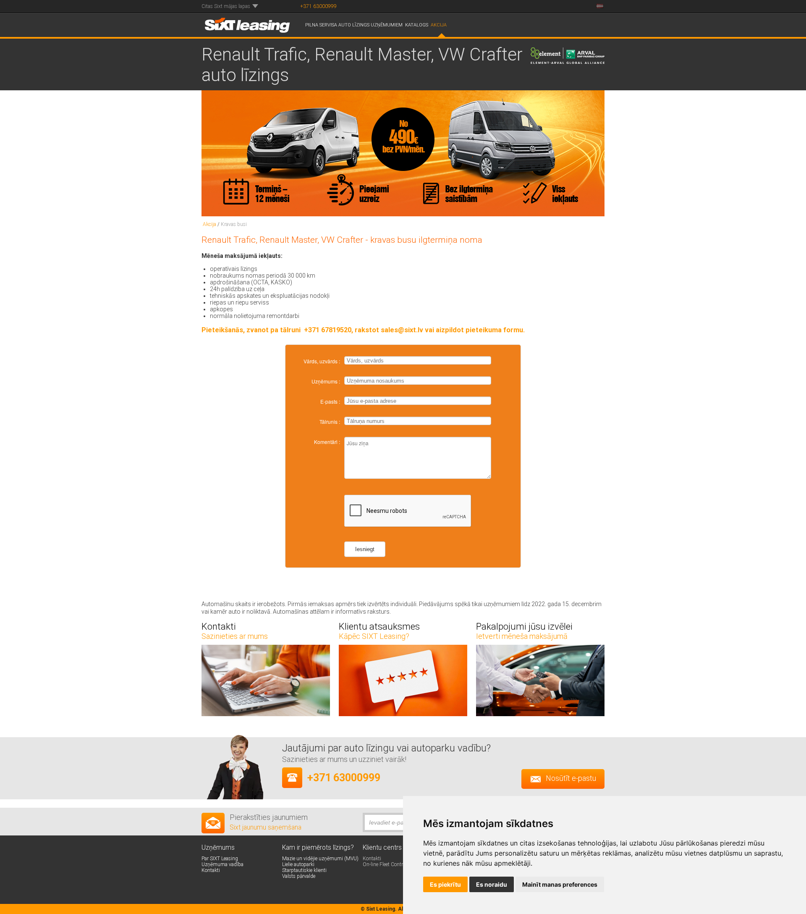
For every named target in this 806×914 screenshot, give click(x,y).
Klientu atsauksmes (379, 626)
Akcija (439, 25)
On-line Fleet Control (385, 864)
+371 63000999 (318, 6)
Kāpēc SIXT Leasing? (374, 636)
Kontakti (372, 858)
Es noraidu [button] (491, 884)
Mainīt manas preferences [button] (559, 884)
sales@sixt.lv (402, 330)
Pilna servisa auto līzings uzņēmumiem (354, 25)
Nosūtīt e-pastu (571, 778)
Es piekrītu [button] (445, 884)
